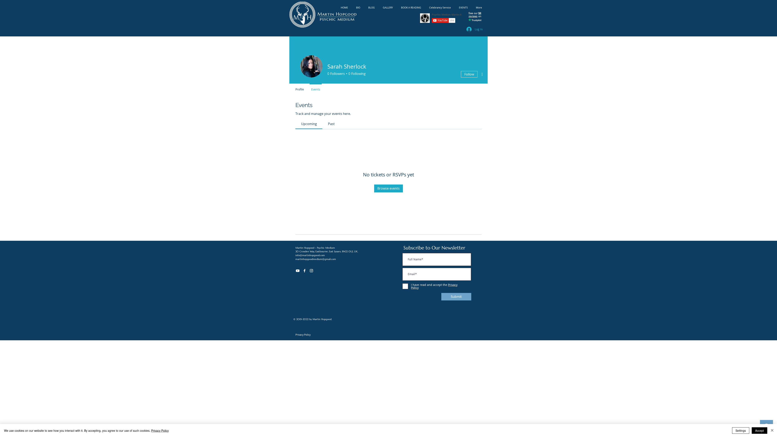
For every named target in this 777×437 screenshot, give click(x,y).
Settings (741, 431)
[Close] (772, 430)
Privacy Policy (160, 431)
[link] (309, 124)
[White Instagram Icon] (311, 270)
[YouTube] (297, 270)
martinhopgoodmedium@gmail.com (315, 259)
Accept (759, 431)
